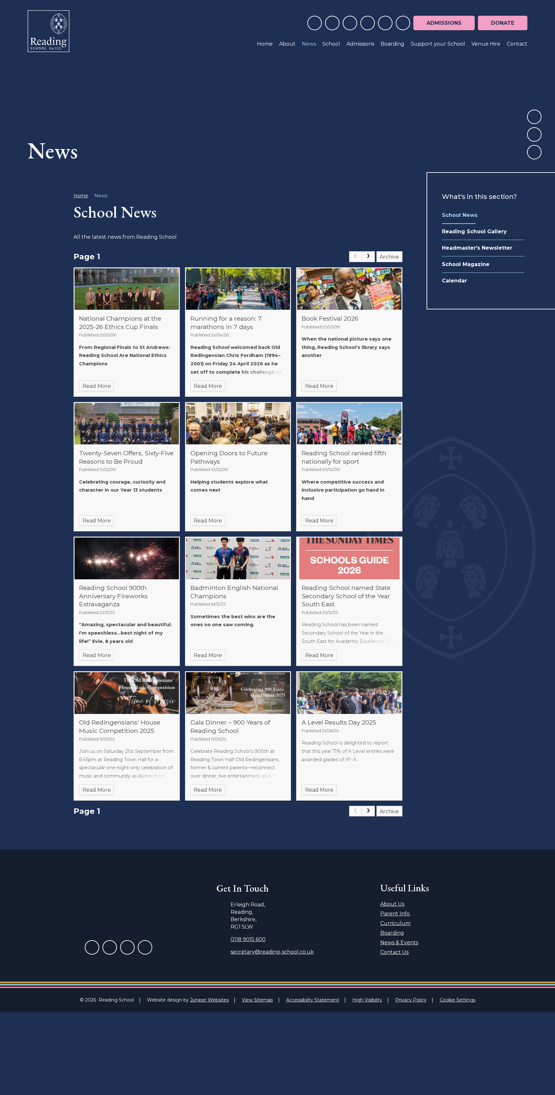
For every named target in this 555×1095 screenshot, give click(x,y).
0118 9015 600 (248, 939)
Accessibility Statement (312, 1000)
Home (81, 196)
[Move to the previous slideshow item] (534, 117)
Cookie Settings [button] (457, 1000)
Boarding (392, 933)
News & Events (399, 942)
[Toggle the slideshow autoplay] (534, 152)
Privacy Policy (411, 1000)
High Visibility (367, 1000)
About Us (392, 904)
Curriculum (395, 923)
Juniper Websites (209, 1000)
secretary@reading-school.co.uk (272, 952)
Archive (389, 257)
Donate (502, 23)
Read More (97, 386)
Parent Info (395, 914)
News (100, 196)
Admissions (444, 23)
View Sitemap (257, 1000)
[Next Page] (368, 256)
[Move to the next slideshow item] (534, 134)
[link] (355, 256)
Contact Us (394, 952)
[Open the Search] (403, 23)
